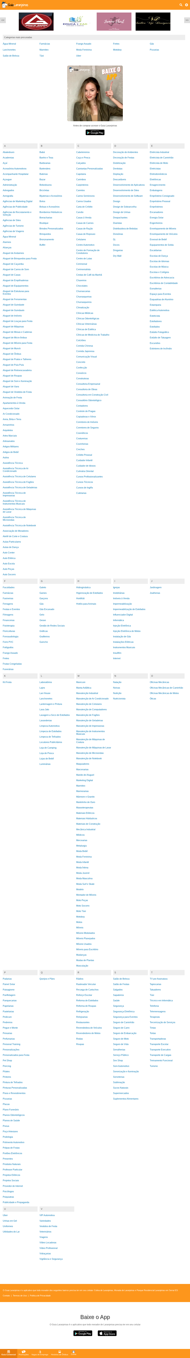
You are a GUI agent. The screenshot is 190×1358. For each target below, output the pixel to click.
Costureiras (82, 438)
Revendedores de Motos (88, 1033)
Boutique (44, 223)
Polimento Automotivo (13, 1142)
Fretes (116, 44)
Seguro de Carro (121, 1028)
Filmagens (8, 615)
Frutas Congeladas (12, 664)
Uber (78, 56)
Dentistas (117, 168)
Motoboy (117, 50)
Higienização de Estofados (89, 593)
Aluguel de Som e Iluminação (17, 381)
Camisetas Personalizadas (89, 168)
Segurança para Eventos (125, 1017)
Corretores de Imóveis (87, 422)
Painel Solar (9, 984)
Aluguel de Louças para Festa (17, 321)
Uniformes (8, 1226)
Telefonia (154, 1006)
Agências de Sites (12, 220)
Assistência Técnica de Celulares (19, 476)
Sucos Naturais (120, 1088)
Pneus (6, 1126)
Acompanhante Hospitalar (16, 174)
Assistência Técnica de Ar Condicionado (15, 469)
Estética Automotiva (159, 310)
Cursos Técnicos (84, 482)
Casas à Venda (83, 217)
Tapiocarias (155, 984)
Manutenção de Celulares (89, 704)
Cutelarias (81, 493)
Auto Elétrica (9, 558)
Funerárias (8, 669)
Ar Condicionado (11, 414)
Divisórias (118, 234)
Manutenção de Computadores (91, 709)
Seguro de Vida (121, 1044)
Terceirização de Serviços (162, 1022)
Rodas (79, 1039)
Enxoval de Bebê (158, 239)
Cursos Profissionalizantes (89, 476)
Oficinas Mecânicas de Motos (164, 693)
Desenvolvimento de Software (128, 196)
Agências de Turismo (13, 226)
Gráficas (44, 631)
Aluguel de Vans (11, 386)
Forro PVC (8, 642)
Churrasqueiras (84, 296)
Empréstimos (156, 207)
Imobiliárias (118, 593)
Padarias (7, 979)
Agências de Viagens (13, 231)
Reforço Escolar (84, 995)
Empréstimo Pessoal (160, 201)
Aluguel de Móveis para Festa (17, 343)
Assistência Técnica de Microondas (14, 518)
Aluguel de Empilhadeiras (15, 280)
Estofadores (156, 321)
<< (2, 20)
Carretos (80, 190)
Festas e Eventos (11, 609)
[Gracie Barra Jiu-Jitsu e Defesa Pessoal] (35, 32)
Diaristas (117, 223)
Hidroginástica (83, 587)
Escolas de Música (159, 267)
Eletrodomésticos (158, 174)
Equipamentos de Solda (162, 245)
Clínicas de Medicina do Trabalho (92, 335)
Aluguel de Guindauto (13, 310)
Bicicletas (44, 190)
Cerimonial (81, 264)
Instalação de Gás (122, 636)
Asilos (6, 457)
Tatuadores (155, 989)
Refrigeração (82, 1011)
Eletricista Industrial (159, 152)
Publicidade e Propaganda (16, 1202)
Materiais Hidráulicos (86, 818)
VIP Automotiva (47, 1215)
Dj (114, 239)
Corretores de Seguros (87, 427)
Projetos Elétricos (11, 1175)
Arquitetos (8, 430)
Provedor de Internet (13, 1186)
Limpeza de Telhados (50, 737)
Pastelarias (8, 1011)
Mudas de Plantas (85, 960)
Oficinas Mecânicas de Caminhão (166, 688)
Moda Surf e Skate (85, 884)
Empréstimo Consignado (162, 196)
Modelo (80, 889)
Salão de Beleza (11, 56)
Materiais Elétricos (85, 813)
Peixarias (7, 1033)
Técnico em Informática (161, 1000)
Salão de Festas (121, 984)
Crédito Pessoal (84, 455)
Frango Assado (83, 44)
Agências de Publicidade (15, 207)
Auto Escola (9, 563)
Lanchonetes (9, 50)
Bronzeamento (47, 239)
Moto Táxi (81, 911)
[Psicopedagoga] (113, 32)
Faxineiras (8, 598)
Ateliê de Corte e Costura (15, 536)
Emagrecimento (157, 185)
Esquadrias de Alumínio (161, 299)
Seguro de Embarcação (124, 1033)
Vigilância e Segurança (51, 1259)
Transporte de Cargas (160, 1055)
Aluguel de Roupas (12, 376)
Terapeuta (155, 1017)
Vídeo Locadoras (48, 1242)
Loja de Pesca (47, 753)
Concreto (80, 362)
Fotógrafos (8, 647)
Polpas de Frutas (11, 1148)
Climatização (82, 307)
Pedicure (7, 1017)
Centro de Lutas (84, 258)
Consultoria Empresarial (88, 384)
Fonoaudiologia (10, 636)
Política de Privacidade (40, 1295)
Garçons (44, 598)
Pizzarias (154, 50)
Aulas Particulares (12, 542)
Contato (6, 1295)
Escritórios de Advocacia (162, 277)
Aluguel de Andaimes (13, 253)
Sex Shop (118, 1060)
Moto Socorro (82, 906)
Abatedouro (8, 152)
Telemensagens (158, 1011)
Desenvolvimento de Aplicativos (129, 185)
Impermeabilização (122, 604)
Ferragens (8, 604)
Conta (73, 1354)
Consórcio (81, 373)
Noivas (116, 688)
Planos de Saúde (11, 1120)
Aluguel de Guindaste (13, 305)
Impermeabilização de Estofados (129, 609)
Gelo (42, 615)
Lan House (45, 693)
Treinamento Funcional (161, 1060)
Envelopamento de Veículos (163, 234)
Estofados (155, 327)
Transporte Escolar (159, 1044)
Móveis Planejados (85, 938)
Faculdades (8, 587)
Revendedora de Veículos (89, 1028)
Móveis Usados (84, 944)
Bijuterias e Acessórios (51, 196)
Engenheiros (156, 223)
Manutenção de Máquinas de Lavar (93, 747)
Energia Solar (156, 217)
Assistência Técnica (13, 463)
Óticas (153, 698)
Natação (117, 682)
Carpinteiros (82, 185)
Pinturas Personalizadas (15, 1088)
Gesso (43, 620)
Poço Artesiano (10, 1131)
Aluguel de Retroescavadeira (17, 370)
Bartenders (45, 168)
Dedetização (119, 163)
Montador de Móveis (86, 895)
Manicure (80, 682)
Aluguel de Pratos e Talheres (17, 359)
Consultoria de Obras (86, 389)
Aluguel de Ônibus (12, 354)
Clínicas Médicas (84, 313)
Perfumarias (9, 1039)
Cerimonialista (83, 269)
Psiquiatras (8, 1197)
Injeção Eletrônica (122, 626)
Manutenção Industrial (87, 693)
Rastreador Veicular (86, 984)
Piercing (7, 1066)
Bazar (42, 179)
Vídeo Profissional (49, 1248)
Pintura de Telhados (13, 1082)
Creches (80, 449)
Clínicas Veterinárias (86, 324)
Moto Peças (82, 900)
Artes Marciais (10, 436)
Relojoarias (82, 1017)
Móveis (79, 927)
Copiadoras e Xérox (86, 416)
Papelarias (8, 1006)
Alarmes (7, 242)
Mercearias (81, 840)
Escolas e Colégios (159, 272)
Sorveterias (118, 1077)
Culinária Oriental (85, 471)
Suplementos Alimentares (125, 1099)
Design (116, 201)
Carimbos (81, 179)
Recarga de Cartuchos (87, 989)
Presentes (8, 1159)
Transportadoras (158, 1039)
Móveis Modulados (85, 933)
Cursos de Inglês (84, 487)
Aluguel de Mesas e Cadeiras (17, 332)
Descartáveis (119, 179)
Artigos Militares (11, 446)
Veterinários (45, 1232)
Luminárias (45, 764)
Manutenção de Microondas (90, 753)
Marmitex (44, 50)
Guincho (44, 642)
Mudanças (81, 955)
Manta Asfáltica (83, 688)
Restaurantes (82, 1022)
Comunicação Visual (86, 356)
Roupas (80, 1044)
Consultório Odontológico (88, 400)
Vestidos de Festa (48, 1226)
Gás (152, 44)
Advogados (8, 190)
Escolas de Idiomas (159, 261)
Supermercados (121, 1093)
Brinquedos (45, 234)
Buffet (42, 245)
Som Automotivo (121, 1066)
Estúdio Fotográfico (159, 332)
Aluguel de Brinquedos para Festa (20, 258)
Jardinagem (155, 587)
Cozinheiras (82, 444)
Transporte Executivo (160, 1049)
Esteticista (155, 316)
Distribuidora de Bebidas (125, 228)
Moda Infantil (82, 862)
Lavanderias (46, 720)
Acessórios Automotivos (14, 168)
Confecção (81, 367)
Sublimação (119, 1082)
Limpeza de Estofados (50, 731)
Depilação (118, 174)
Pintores (7, 1077)
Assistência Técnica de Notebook (19, 525)
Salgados (118, 989)
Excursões (155, 343)
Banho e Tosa (46, 157)
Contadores (82, 406)
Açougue (7, 179)
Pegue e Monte (10, 1028)
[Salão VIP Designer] (152, 32)
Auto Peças (8, 569)
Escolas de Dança (159, 256)
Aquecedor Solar (11, 408)
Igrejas (116, 587)
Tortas (153, 1033)
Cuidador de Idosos (86, 466)
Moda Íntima (82, 867)
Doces (116, 245)
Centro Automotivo (85, 245)
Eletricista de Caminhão (161, 157)
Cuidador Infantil (84, 460)
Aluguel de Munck (12, 348)
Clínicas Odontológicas (87, 318)
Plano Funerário (11, 1109)
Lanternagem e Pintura (51, 704)
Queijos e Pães (47, 979)
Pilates (6, 1071)
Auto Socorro (9, 574)
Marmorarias (82, 791)
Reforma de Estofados (87, 1000)
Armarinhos (8, 425)
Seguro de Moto (121, 1039)
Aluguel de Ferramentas (15, 299)
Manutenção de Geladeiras (89, 720)
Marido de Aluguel (85, 775)
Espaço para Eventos (160, 294)
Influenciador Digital (123, 615)
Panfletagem (9, 995)
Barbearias (45, 163)
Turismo (154, 1066)
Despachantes (120, 217)
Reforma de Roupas (86, 1006)
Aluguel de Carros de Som (16, 269)
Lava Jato (44, 709)
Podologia (8, 1137)
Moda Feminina (84, 50)
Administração (10, 185)
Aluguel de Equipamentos (15, 286)
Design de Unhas (121, 212)
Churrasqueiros (84, 302)
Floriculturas (9, 631)
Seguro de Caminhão (123, 1022)
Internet (116, 658)
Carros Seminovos (85, 196)
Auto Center (9, 552)
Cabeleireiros (83, 152)
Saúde (116, 1000)
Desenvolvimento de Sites (126, 190)
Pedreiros (7, 1022)
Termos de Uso (20, 1295)
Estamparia (155, 305)
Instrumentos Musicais (124, 647)
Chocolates (81, 286)
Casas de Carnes (84, 223)
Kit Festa (7, 682)
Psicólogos (8, 1191)
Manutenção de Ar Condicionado (92, 698)
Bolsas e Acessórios (50, 207)
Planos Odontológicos (14, 1115)
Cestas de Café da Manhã (89, 275)
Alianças (7, 247)
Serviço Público (121, 1055)
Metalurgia (81, 846)
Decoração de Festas (123, 157)
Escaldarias (155, 250)
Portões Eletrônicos (12, 1153)
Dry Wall (117, 256)
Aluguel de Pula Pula (13, 365)
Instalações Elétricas (123, 642)
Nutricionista (119, 698)
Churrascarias (83, 291)
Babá (42, 152)
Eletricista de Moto (159, 163)
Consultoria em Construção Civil (92, 395)
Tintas (153, 1028)
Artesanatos (9, 441)
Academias (8, 157)
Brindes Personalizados (51, 228)
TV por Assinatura (158, 979)
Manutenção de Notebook (89, 758)
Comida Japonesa (85, 351)
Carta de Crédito (84, 207)
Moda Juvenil (82, 873)
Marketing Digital (84, 780)
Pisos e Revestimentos (14, 1093)
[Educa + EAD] (74, 32)
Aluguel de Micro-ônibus (15, 337)
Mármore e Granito (85, 797)
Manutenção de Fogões (88, 715)
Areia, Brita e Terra (12, 419)
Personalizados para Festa (16, 1055)
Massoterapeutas (84, 807)
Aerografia (8, 196)
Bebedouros (46, 185)
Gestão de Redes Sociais (52, 626)
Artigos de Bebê (11, 452)
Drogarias (118, 250)
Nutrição (117, 693)
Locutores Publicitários (51, 742)
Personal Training (11, 1044)
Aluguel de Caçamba (13, 264)
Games (43, 593)
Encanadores (156, 212)
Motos (79, 922)
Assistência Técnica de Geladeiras (20, 487)
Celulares (81, 239)
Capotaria (81, 174)
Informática (118, 620)
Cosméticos (82, 433)
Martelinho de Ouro (85, 802)
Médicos (80, 835)
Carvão (79, 212)
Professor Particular (12, 1169)
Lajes (42, 688)
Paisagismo (8, 989)
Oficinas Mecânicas (159, 682)
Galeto (43, 587)
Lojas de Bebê (47, 758)
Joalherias (155, 593)
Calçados (81, 163)
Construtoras (82, 378)
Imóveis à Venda (121, 598)
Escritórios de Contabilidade (164, 283)
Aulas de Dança (11, 547)
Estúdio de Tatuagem (160, 337)
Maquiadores (82, 764)
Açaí (5, 163)
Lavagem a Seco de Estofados (55, 715)
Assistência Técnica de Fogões (18, 482)
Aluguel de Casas (11, 275)
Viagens (44, 1237)
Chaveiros (81, 280)
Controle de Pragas (85, 411)
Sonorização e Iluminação (126, 1071)
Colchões (81, 340)
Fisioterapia (8, 626)
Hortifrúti (80, 598)
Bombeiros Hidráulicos (51, 212)
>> (187, 20)
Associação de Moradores (16, 531)
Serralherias (119, 1049)
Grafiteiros (45, 636)
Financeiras (8, 620)
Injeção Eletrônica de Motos (126, 631)
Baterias (44, 174)
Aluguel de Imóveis (12, 316)
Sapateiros (118, 995)
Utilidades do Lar (11, 1232)
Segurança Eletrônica (124, 1011)
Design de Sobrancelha (124, 207)
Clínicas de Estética (86, 329)
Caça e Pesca (83, 157)
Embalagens (156, 190)
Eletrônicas (155, 179)
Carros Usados (83, 201)
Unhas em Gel (10, 1221)
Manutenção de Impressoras (90, 726)
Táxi (42, 56)
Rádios (79, 979)
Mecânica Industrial (85, 829)
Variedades (45, 1221)
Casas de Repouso (85, 234)
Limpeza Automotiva (50, 726)
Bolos (42, 201)
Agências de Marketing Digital (17, 201)
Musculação (82, 966)
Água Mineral (9, 44)
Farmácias (45, 44)
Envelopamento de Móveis (163, 228)
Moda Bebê (82, 851)
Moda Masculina (84, 878)
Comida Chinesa (84, 346)
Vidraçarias (45, 1253)
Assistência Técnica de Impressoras (14, 494)
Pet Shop (7, 1060)
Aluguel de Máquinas (13, 326)
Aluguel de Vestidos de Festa (17, 392)
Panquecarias (10, 1000)
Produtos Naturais (12, 1164)
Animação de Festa (12, 397)
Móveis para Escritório (87, 949)
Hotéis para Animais (86, 604)
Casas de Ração (84, 228)
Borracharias (46, 217)
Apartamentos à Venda (14, 403)
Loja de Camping (48, 748)
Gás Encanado (47, 609)
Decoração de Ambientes (125, 152)
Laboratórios (46, 682)
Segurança (118, 1006)
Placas (6, 1104)
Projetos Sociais (11, 1180)
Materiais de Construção (88, 824)
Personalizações (11, 1049)
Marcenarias (82, 769)
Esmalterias (155, 288)
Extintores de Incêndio (161, 348)
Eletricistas (155, 168)
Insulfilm (117, 653)
